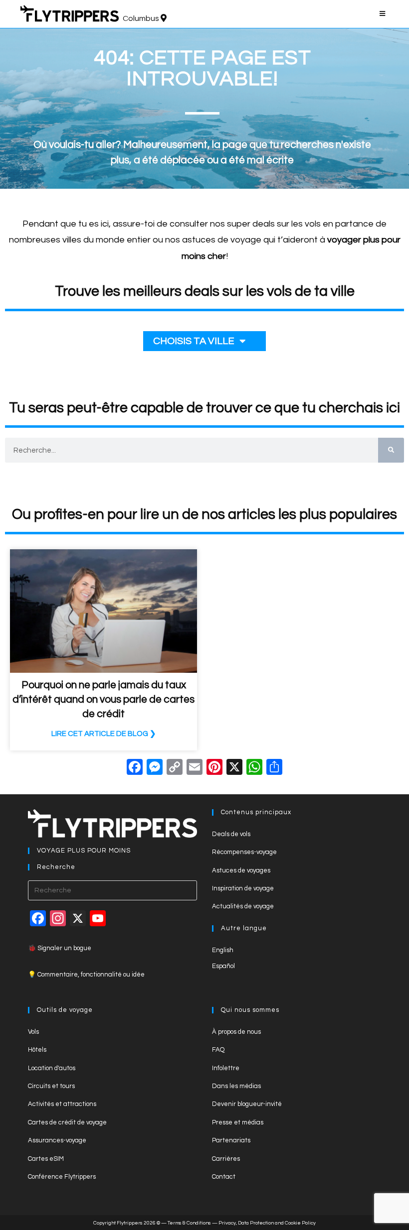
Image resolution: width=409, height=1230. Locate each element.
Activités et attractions (62, 1104)
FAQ (218, 1049)
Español (223, 966)
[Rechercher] (391, 450)
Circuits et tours (51, 1086)
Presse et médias (237, 1122)
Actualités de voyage (243, 906)
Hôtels (37, 1049)
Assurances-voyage (57, 1140)
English (222, 950)
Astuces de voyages (241, 870)
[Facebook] (135, 768)
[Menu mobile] (384, 14)
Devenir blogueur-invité (247, 1104)
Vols (33, 1031)
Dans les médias (236, 1086)
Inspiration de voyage (243, 888)
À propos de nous (236, 1031)
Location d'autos (51, 1068)
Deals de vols (231, 834)
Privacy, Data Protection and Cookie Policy (267, 1223)
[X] (234, 768)
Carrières (226, 1158)
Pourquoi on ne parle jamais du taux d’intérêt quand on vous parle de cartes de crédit (103, 700)
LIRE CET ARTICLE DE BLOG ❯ (103, 734)
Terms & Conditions (189, 1223)
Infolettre (225, 1068)
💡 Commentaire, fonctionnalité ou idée (86, 974)
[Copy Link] (175, 768)
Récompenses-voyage (244, 852)
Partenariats (231, 1140)
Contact (223, 1176)
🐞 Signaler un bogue (59, 948)
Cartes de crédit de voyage (67, 1122)
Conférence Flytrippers (62, 1176)
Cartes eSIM (46, 1158)
